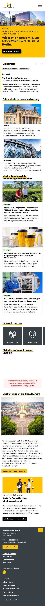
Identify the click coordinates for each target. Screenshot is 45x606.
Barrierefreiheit (9, 585)
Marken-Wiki (8, 557)
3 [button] (5, 28)
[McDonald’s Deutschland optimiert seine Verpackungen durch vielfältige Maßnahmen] (24, 248)
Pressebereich (8, 560)
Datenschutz (8, 592)
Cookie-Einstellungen (11, 595)
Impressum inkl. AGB (11, 589)
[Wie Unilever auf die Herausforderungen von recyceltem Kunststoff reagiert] (24, 293)
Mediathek (7, 563)
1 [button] (2, 28)
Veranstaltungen (9, 553)
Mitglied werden (10, 547)
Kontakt (6, 579)
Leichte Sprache (9, 582)
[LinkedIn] (4, 572)
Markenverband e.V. (11, 530)
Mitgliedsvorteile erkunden (15, 519)
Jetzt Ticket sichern (11, 51)
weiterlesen (12, 336)
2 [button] (4, 28)
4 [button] (7, 28)
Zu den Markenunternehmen (14, 471)
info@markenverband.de (17, 542)
